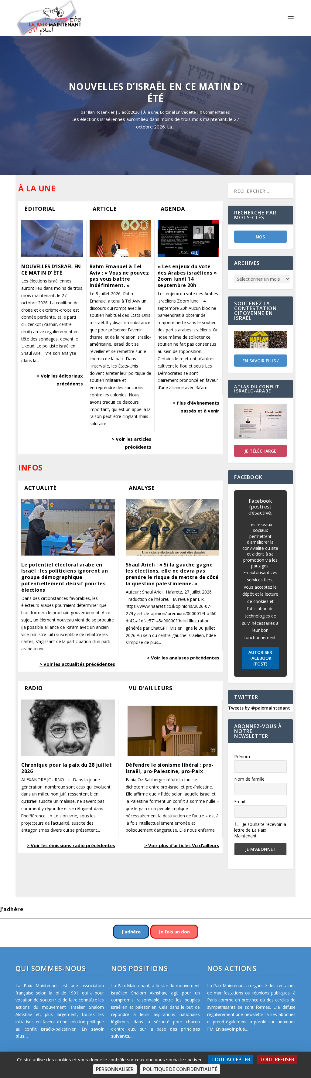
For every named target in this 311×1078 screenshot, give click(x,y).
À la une (150, 112)
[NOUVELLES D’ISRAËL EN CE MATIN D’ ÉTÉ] (52, 238)
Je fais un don (174, 932)
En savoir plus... (232, 1029)
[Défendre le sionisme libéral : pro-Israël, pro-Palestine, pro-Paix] (173, 728)
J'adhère (131, 932)
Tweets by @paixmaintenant (259, 708)
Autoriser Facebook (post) (260, 658)
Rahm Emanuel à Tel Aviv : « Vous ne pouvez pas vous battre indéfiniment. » (119, 276)
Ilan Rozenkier (101, 112)
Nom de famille (249, 779)
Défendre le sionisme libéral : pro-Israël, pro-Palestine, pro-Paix (170, 768)
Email (239, 801)
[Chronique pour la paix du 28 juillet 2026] (68, 728)
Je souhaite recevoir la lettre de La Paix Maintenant (260, 830)
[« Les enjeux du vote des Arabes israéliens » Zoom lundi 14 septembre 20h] (188, 238)
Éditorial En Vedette (178, 112)
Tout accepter (230, 1059)
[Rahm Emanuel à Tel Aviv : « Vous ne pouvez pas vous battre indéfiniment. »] (120, 238)
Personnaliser (115, 1069)
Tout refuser (277, 1059)
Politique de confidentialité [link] (180, 1069)
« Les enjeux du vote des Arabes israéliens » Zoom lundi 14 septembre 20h (187, 276)
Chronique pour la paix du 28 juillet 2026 (66, 768)
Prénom (242, 756)
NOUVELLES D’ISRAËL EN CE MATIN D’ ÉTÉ (156, 92)
